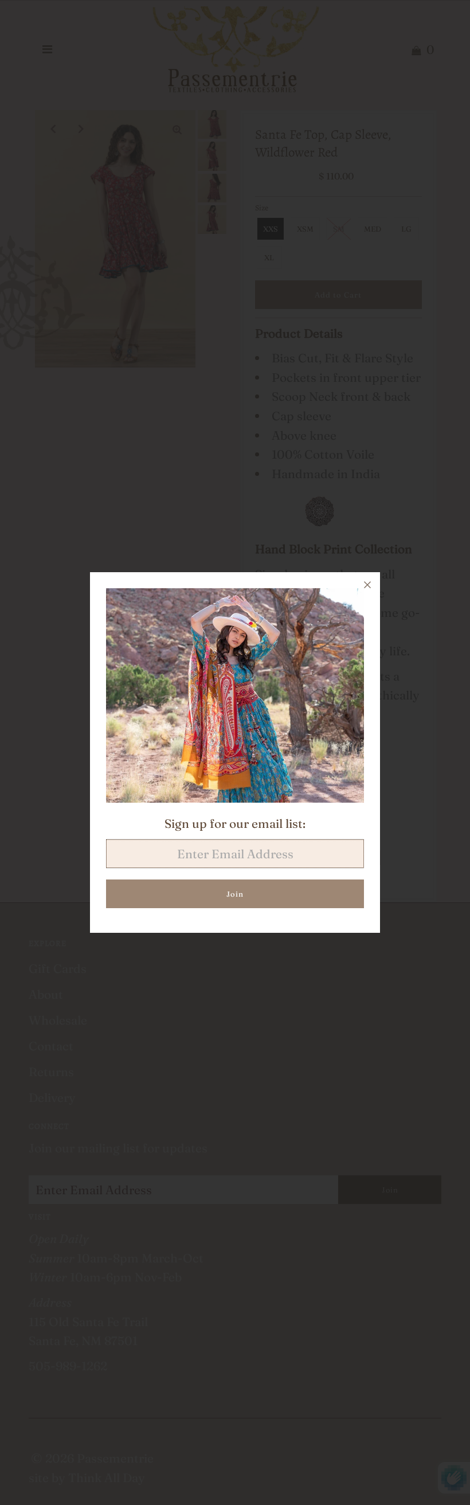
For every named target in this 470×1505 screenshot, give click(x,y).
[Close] (367, 584)
